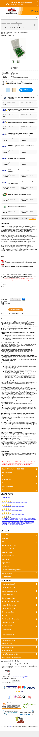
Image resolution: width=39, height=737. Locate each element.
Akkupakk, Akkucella (17, 22)
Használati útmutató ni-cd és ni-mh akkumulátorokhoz (19, 266)
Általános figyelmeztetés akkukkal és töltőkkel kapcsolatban (20, 262)
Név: (2, 282)
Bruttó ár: (4, 68)
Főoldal (3, 22)
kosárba (26, 89)
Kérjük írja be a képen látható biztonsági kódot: (5, 303)
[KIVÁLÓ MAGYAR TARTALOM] (11, 715)
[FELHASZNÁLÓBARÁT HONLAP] (29, 708)
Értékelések (6, 497)
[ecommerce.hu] (12, 708)
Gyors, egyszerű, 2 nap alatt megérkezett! (14, 502)
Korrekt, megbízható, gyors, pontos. (13, 514)
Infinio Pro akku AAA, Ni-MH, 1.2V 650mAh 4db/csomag (15, 28)
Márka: (4, 76)
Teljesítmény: (5, 73)
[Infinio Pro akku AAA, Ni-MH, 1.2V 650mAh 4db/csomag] (18, 58)
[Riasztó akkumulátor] (19, 632)
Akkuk (8, 22)
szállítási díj (27, 464)
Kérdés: (3, 287)
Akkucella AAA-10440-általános (9, 25)
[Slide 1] (37, 1)
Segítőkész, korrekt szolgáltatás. (13, 506)
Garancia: (4, 77)
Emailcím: (3, 284)
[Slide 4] (37, 5)
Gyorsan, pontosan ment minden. (12, 510)
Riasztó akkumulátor (8, 635)
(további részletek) (23, 77)
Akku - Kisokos (28, 276)
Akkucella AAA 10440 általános (26, 25)
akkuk (9, 726)
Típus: (3, 75)
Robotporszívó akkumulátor (10, 619)
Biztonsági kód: (4, 299)
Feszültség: (5, 72)
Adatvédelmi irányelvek (18, 313)
